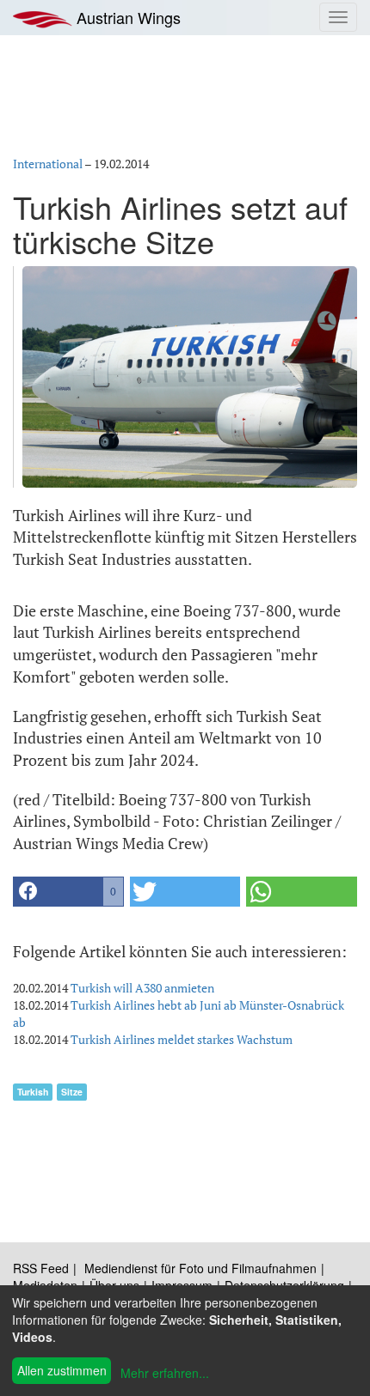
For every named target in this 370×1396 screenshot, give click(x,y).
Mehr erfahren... (164, 1372)
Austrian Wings (126, 17)
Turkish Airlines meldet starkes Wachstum (182, 1039)
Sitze (72, 1091)
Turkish (32, 1091)
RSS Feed (41, 1268)
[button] (68, 892)
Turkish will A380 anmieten (142, 988)
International (48, 163)
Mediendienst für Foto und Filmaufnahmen (200, 1268)
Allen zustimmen (62, 1370)
